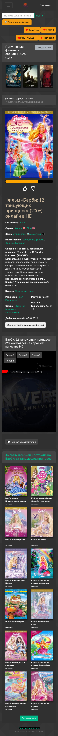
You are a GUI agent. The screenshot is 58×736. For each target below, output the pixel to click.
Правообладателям (29, 728)
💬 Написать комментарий (21, 442)
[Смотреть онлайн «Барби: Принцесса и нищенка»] (16, 645)
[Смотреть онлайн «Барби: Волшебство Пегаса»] (16, 563)
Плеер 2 (23, 355)
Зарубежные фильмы (32, 239)
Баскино (45, 5)
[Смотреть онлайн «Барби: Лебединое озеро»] (42, 604)
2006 (22, 222)
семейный (35, 234)
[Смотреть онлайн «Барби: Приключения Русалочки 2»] (16, 686)
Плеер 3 (36, 355)
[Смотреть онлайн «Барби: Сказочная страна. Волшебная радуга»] (42, 645)
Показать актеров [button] (24, 291)
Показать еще (29, 718)
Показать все (44, 47)
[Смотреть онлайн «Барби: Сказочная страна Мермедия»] (42, 563)
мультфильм (19, 234)
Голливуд (20, 243)
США (29, 228)
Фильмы (9, 243)
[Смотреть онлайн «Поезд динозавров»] (16, 604)
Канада (18, 228)
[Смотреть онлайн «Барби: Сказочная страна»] (42, 686)
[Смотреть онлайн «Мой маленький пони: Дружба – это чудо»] (42, 481)
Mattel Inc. (20, 306)
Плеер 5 (10, 360)
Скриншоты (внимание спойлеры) (25, 325)
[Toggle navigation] (9, 5)
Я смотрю (46, 366)
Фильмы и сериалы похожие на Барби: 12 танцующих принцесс (28, 456)
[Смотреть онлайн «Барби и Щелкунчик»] (16, 522)
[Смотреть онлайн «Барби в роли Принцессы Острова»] (16, 481)
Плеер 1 (10, 355)
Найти (39, 15)
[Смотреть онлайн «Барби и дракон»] (42, 522)
